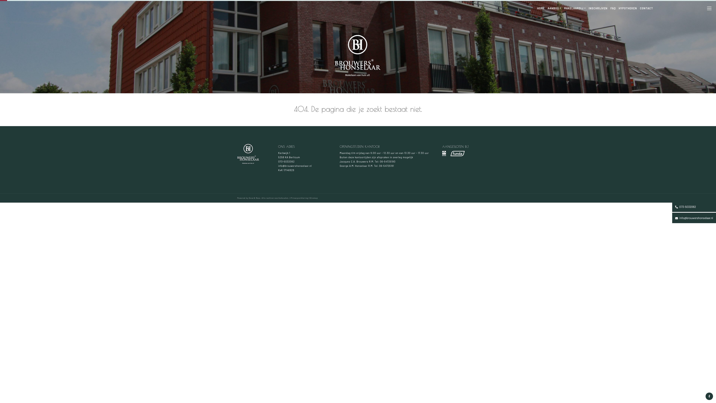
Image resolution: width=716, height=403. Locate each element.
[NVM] (444, 153)
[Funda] (457, 153)
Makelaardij (573, 8)
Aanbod (553, 8)
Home (541, 8)
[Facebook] (709, 396)
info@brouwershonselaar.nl (696, 218)
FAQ (613, 8)
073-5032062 (687, 206)
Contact (646, 8)
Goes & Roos (254, 198)
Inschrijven (598, 8)
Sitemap (314, 198)
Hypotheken (628, 8)
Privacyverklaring (299, 198)
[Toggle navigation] (709, 8)
